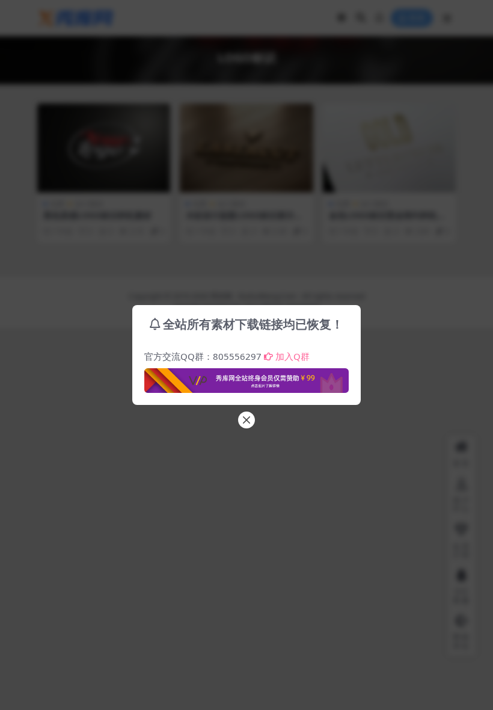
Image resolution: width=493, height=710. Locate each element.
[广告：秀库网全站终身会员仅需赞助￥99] (246, 377)
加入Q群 (292, 356)
